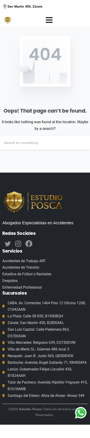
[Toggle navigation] (49, 20)
